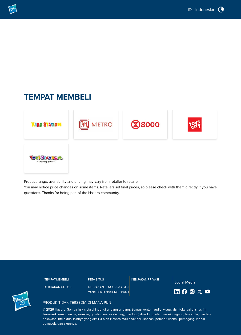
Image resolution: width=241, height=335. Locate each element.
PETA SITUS (96, 279)
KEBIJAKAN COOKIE (58, 287)
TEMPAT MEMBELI (57, 97)
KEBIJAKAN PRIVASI (145, 279)
